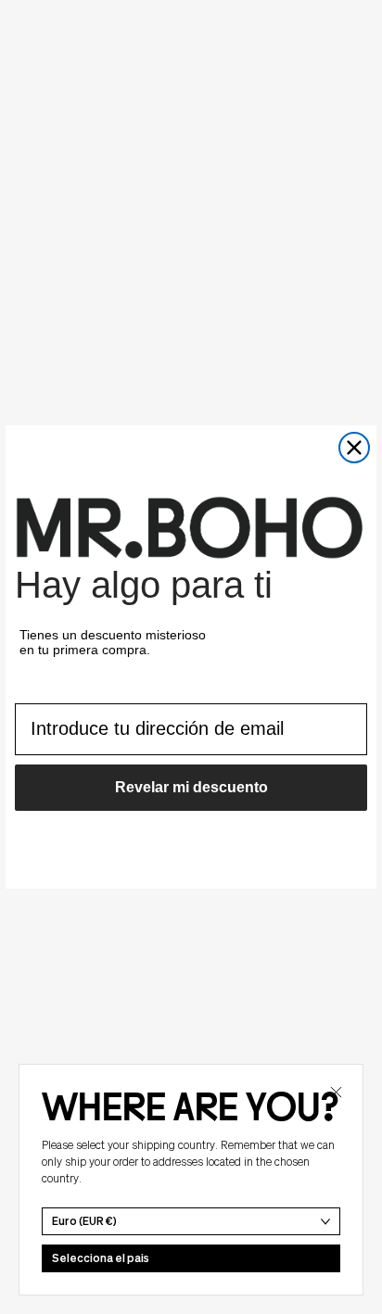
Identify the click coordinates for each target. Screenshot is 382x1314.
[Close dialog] (354, 447)
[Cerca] (336, 1091)
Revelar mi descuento (191, 787)
